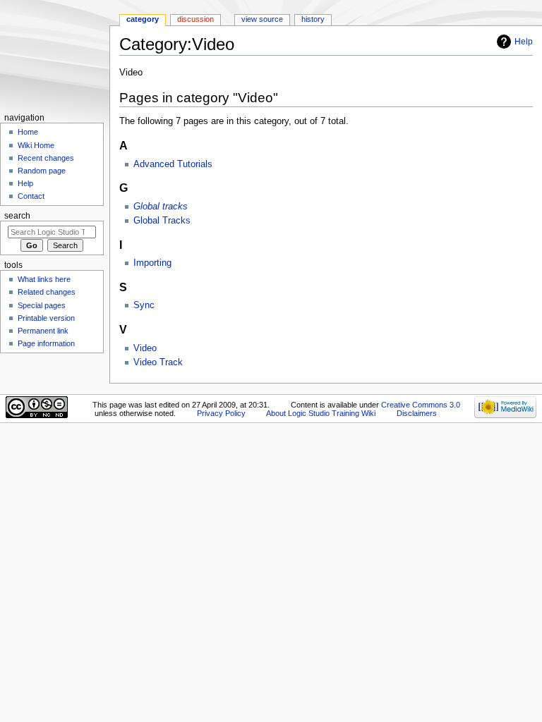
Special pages (42, 305)
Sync (144, 305)
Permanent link (43, 330)
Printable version (46, 318)
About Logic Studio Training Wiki (320, 413)
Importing (152, 263)
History (313, 19)
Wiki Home (36, 145)
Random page (42, 170)
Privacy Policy (221, 413)
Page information (46, 343)
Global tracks (160, 207)
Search (17, 216)
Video (145, 348)
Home (28, 132)
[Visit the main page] (54, 54)
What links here (44, 279)
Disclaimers (417, 413)
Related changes (47, 292)
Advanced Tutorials (172, 164)
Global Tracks (162, 221)
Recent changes (46, 158)
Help (523, 42)
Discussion (195, 19)
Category (142, 19)
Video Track (158, 362)
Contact (31, 196)
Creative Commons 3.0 (420, 404)
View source (262, 19)
